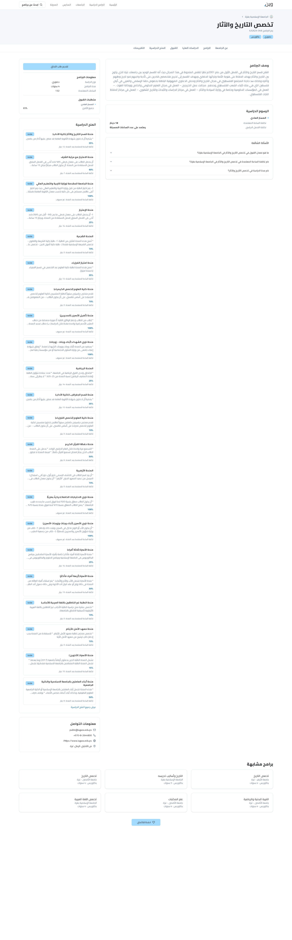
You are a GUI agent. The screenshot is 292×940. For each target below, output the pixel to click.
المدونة (54, 4)
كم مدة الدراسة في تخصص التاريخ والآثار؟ (248, 170)
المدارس (67, 4)
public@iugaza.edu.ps (81, 730)
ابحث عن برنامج (30, 5)
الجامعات (80, 4)
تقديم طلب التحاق (59, 66)
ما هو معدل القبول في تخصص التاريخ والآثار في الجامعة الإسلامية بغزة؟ (233, 152)
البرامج (207, 48)
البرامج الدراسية (97, 4)
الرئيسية (113, 4)
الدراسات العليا (190, 48)
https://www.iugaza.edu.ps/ (77, 740)
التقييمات (139, 48)
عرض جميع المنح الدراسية (83, 707)
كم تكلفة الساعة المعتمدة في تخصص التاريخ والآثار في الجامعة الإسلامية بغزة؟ (229, 161)
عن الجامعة (221, 48)
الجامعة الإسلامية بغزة (256, 16)
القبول (174, 48)
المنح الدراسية (157, 48)
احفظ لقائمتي (144, 822)
